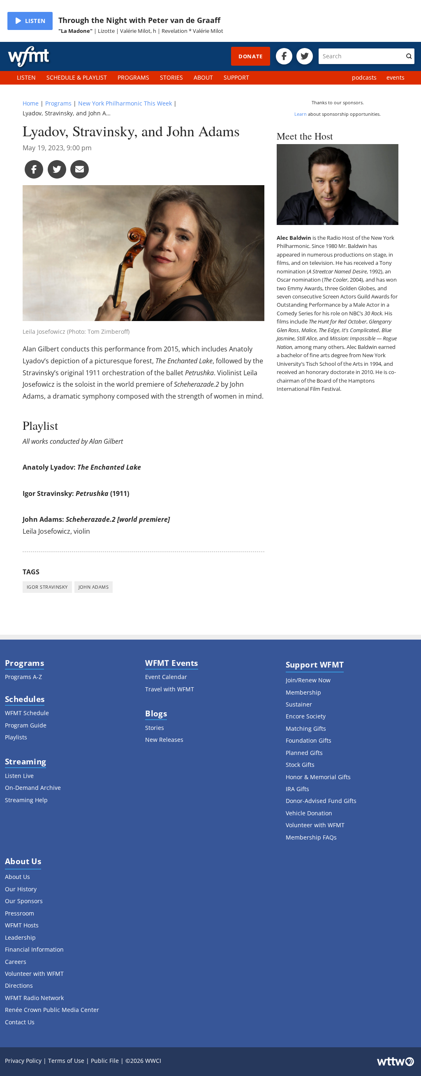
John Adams (94, 587)
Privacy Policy (23, 1061)
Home (31, 103)
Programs (58, 103)
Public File (105, 1061)
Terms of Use (66, 1061)
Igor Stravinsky (47, 587)
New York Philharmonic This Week (125, 103)
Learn (300, 114)
